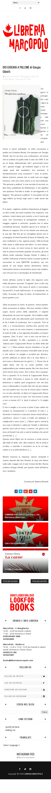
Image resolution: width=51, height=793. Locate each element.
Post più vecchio (39, 581)
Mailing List (10, 730)
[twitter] (25, 8)
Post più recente (10, 581)
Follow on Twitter (13, 676)
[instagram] (30, 8)
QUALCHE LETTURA (23, 79)
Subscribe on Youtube (15, 690)
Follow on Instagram (15, 696)
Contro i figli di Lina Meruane (15, 543)
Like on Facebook (13, 683)
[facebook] (20, 8)
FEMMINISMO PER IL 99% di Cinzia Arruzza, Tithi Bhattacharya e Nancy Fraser (22, 516)
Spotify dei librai (12, 727)
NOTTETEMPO (8, 79)
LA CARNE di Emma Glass (14, 569)
